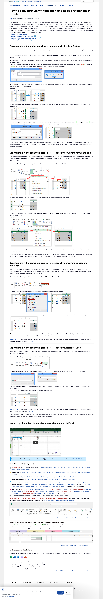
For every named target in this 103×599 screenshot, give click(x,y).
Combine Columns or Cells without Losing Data (67, 472)
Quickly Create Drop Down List (35, 479)
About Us (69, 582)
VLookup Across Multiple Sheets (58, 477)
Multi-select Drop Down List (69, 479)
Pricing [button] (42, 5)
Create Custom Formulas (70, 467)
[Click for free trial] (40, 180)
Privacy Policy (55, 582)
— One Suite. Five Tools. (25, 1)
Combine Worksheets (18, 486)
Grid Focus (25, 484)
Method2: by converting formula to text (22, 36)
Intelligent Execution (46, 467)
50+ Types (54, 489)
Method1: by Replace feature (19, 34)
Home (16, 582)
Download (34, 5)
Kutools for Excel (14, 249)
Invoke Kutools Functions (23, 469)
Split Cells (51, 493)
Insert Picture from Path (51, 491)
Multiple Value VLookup (42, 477)
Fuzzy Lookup (73, 477)
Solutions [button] (26, 5)
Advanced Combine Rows (41, 493)
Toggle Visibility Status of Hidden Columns (62, 482)
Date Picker (87, 484)
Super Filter (55, 486)
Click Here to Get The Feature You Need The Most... (59, 500)
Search (70, 5)
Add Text (31, 489)
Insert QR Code (40, 491)
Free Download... (84, 518)
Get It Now (31, 251)
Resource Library (70, 484)
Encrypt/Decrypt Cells (31, 486)
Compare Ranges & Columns (83, 482)
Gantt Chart (62, 489)
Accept (60, 593)
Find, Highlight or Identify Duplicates (31, 472)
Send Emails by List (45, 486)
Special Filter (64, 486)
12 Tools (24, 489)
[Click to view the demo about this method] (34, 36)
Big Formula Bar (43, 484)
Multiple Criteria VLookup (26, 477)
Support (61, 5)
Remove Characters (40, 489)
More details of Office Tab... (69, 545)
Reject (68, 593)
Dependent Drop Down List (52, 479)
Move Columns (46, 482)
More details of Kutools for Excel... (67, 518)
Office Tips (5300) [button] (51, 5)
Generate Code (58, 467)
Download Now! (77, 459)
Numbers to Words (79, 491)
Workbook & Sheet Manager (56, 484)
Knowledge (28, 582)
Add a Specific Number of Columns (31, 482)
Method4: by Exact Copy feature (20, 40)
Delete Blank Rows (48, 472)
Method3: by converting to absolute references (24, 38)
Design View (33, 484)
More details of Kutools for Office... (66, 571)
